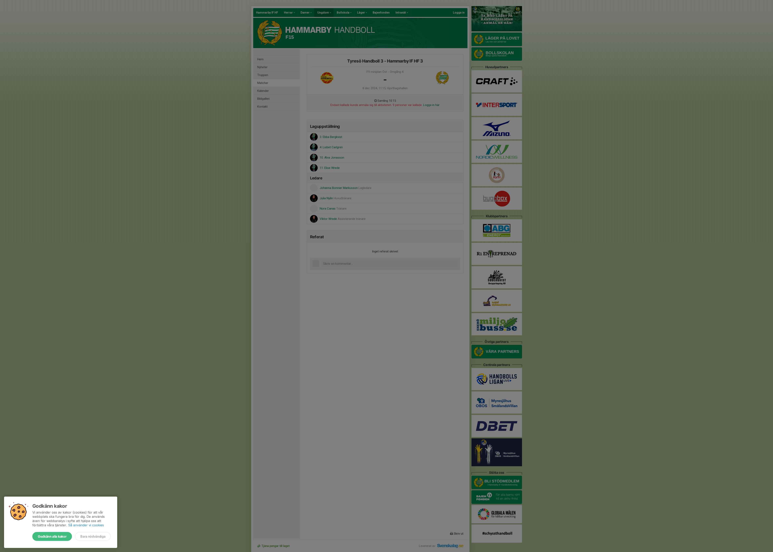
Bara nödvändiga (92, 536)
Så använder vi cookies (86, 525)
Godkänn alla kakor (52, 536)
